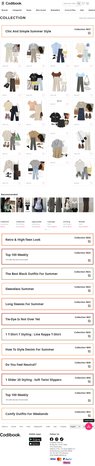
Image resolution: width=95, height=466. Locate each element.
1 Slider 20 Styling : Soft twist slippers (33, 380)
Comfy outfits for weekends (26, 414)
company (63, 427)
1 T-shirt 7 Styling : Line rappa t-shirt (33, 334)
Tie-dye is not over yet (22, 319)
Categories (17, 10)
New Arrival (41, 10)
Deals (28, 10)
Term (21, 427)
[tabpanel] (8, 212)
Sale (82, 10)
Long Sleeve (4, 224)
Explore (92, 10)
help (55, 427)
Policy (28, 427)
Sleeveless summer (19, 289)
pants (49, 224)
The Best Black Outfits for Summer (31, 274)
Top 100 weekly (16, 255)
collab (48, 427)
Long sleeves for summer (24, 304)
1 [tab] (46, 229)
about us (5, 427)
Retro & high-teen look (22, 239)
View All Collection (87, 18)
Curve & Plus (70, 10)
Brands (5, 10)
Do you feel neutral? (20, 364)
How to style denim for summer (29, 349)
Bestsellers (55, 10)
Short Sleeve (20, 224)
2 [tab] (49, 229)
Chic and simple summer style (28, 31)
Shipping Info (38, 427)
